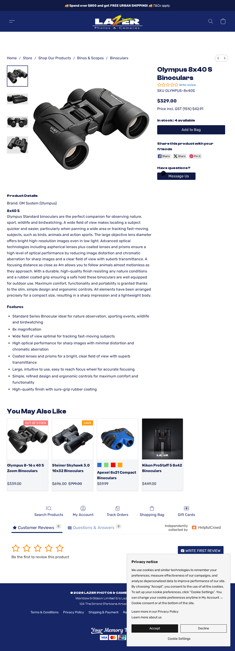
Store (27, 58)
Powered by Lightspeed (117, 620)
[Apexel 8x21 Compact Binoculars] (117, 439)
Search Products (48, 514)
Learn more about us (146, 617)
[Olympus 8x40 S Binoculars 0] (17, 76)
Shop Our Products (54, 58)
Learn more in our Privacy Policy (155, 612)
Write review (187, 85)
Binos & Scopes (90, 58)
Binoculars (119, 58)
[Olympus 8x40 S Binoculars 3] (17, 145)
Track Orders (117, 514)
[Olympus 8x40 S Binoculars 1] (17, 99)
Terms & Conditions (45, 612)
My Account (83, 514)
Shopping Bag (152, 514)
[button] (117, 21)
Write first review (203, 551)
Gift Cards (186, 514)
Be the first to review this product (40, 557)
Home (12, 58)
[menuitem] (218, 58)
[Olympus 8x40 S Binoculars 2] (17, 122)
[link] (179, 637)
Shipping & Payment (103, 612)
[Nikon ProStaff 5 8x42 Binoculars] (162, 439)
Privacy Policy (73, 612)
